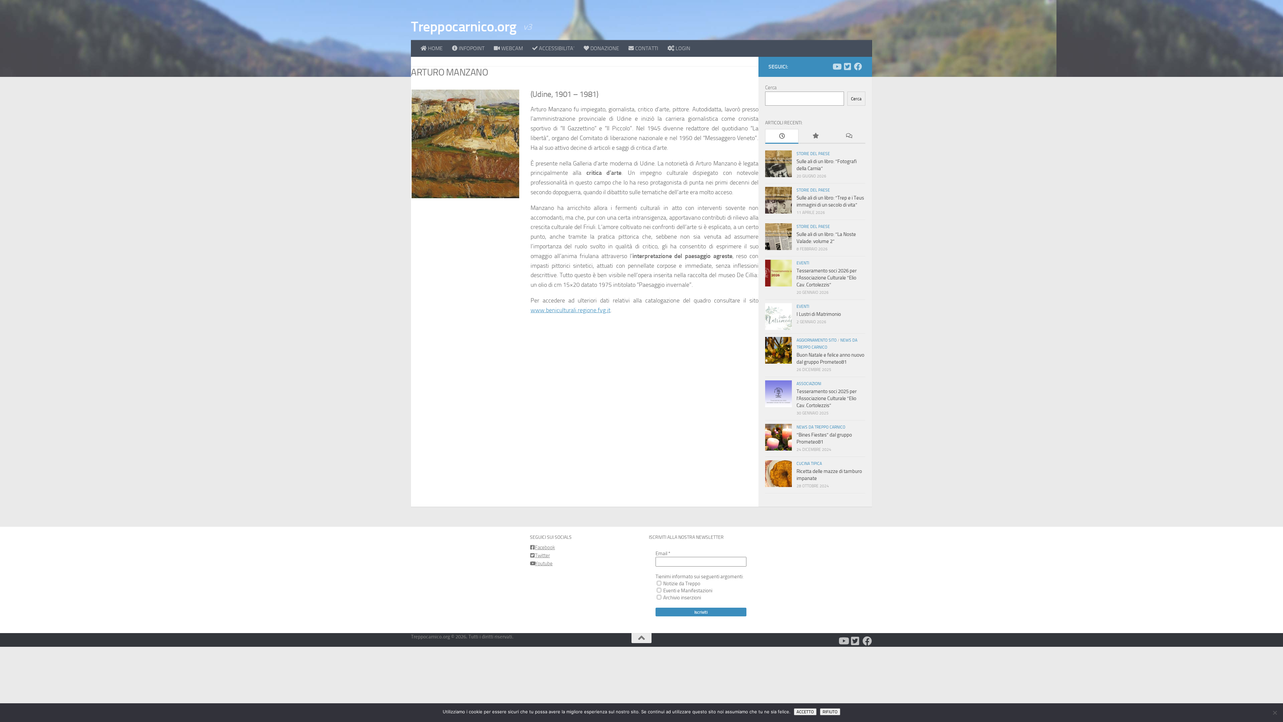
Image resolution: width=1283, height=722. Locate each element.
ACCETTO (805, 711)
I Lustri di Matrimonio (819, 314)
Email (663, 554)
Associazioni (809, 383)
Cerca (770, 88)
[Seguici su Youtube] (837, 67)
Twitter (542, 556)
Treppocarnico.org (464, 26)
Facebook (545, 548)
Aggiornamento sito (817, 340)
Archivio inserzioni (681, 598)
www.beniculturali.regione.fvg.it (570, 310)
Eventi (803, 263)
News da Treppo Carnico (821, 427)
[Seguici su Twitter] (847, 67)
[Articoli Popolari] (815, 136)
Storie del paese (813, 153)
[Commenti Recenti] (848, 136)
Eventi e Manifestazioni (687, 591)
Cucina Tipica (809, 463)
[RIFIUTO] (1274, 712)
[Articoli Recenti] (782, 136)
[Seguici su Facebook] (858, 67)
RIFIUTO (830, 711)
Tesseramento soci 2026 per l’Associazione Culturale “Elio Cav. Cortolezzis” (827, 278)
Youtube (544, 564)
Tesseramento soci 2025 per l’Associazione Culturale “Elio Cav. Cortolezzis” (827, 398)
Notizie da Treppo (681, 584)
